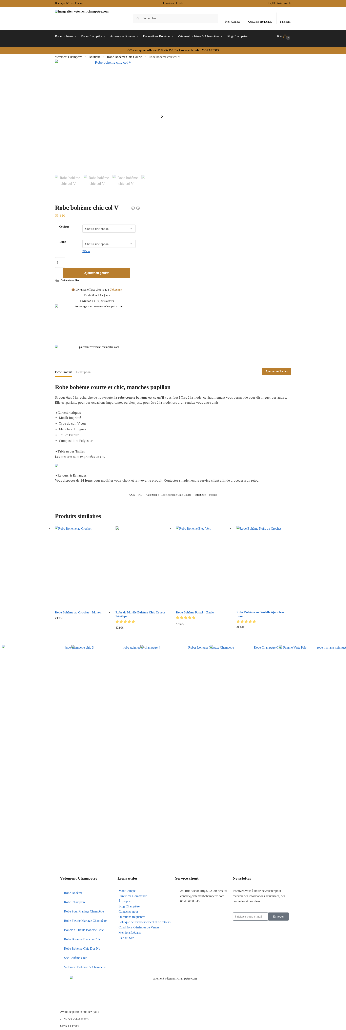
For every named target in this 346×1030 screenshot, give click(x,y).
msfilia (213, 494)
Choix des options (82, 634)
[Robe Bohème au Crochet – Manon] (82, 567)
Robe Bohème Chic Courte (124, 57)
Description (83, 372)
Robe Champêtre (75, 902)
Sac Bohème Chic (75, 958)
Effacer (86, 251)
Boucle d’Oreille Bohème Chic (84, 930)
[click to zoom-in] (111, 116)
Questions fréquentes (260, 21)
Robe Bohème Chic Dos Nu (82, 948)
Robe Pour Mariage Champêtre (84, 911)
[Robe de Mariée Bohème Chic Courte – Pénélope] (143, 567)
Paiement (285, 21)
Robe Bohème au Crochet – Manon (78, 612)
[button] (126, 621)
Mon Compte (232, 21)
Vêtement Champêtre (68, 57)
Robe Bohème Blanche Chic (82, 939)
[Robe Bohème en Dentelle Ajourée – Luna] (264, 567)
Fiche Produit (63, 372)
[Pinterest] (180, 913)
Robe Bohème (73, 893)
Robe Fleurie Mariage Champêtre (85, 920)
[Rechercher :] (175, 18)
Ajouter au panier (96, 273)
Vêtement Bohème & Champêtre (85, 967)
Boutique (94, 57)
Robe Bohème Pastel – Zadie (195, 612)
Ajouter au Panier (276, 371)
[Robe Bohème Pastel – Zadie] (203, 567)
